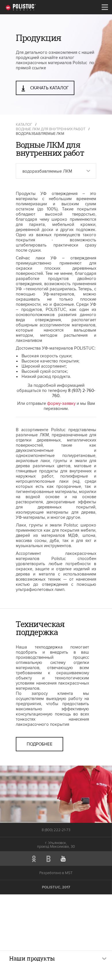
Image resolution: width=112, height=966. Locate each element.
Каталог (24, 124)
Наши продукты (32, 958)
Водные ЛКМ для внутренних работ (50, 129)
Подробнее (40, 744)
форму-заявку (61, 403)
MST (69, 872)
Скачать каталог (49, 87)
